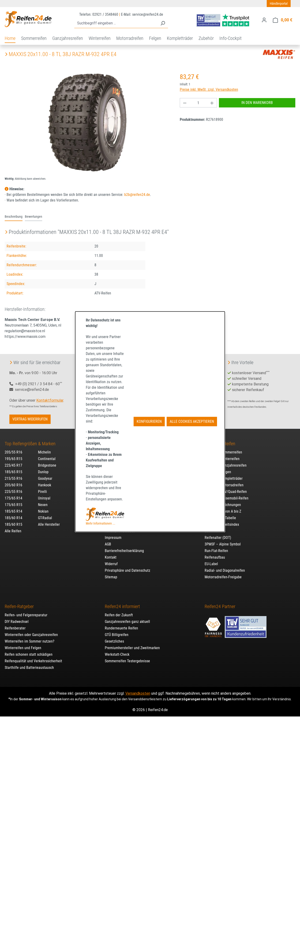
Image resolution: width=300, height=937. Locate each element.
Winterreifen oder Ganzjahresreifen (31, 634)
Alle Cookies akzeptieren (192, 421)
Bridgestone (47, 465)
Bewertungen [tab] (33, 217)
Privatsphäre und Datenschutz (127, 570)
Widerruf (111, 564)
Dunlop (43, 472)
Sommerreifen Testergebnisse (127, 661)
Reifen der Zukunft (119, 615)
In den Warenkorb (257, 102)
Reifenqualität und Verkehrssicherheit (33, 661)
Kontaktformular (49, 400)
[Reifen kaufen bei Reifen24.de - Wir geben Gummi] (28, 19)
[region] (87, 122)
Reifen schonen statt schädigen (28, 654)
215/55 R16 (13, 478)
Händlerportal (279, 3)
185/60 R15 (13, 524)
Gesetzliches (114, 641)
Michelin (44, 452)
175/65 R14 (13, 498)
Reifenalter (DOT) (218, 537)
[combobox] (116, 23)
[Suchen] (162, 23)
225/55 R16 (13, 491)
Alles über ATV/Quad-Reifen (226, 491)
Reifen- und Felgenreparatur (26, 615)
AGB (108, 544)
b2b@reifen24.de (137, 194)
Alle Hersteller (49, 524)
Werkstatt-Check (117, 654)
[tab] (13, 217)
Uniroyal (44, 498)
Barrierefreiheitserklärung (124, 550)
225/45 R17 (13, 465)
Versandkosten (137, 693)
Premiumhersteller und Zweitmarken (132, 648)
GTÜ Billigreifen (116, 634)
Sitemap (111, 577)
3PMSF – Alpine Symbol (223, 544)
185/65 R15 (13, 472)
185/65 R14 (13, 511)
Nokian (43, 511)
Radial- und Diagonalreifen (225, 570)
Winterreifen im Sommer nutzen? (29, 641)
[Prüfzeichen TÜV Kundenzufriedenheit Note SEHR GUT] (245, 625)
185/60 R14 (13, 518)
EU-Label (211, 564)
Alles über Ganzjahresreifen (226, 465)
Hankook (44, 485)
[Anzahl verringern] (185, 102)
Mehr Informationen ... (100, 523)
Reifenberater (15, 628)
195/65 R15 (13, 459)
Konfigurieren (149, 421)
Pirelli (42, 491)
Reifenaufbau (215, 557)
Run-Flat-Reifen (216, 550)
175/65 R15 (13, 505)
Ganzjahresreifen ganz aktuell (127, 621)
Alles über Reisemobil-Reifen (226, 498)
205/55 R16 (13, 452)
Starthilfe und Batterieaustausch (29, 667)
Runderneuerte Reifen (121, 628)
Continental (47, 459)
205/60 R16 (13, 485)
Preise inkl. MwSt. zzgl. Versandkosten (209, 89)
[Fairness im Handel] (214, 625)
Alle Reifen (13, 531)
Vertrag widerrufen (30, 419)
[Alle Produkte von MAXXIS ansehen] (278, 54)
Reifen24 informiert (122, 606)
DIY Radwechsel (17, 621)
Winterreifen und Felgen (23, 648)
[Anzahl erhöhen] (212, 102)
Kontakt (110, 557)
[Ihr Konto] (264, 20)
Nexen (43, 505)
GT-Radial (45, 518)
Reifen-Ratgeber (19, 606)
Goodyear (45, 478)
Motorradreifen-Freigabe (223, 577)
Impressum (113, 537)
